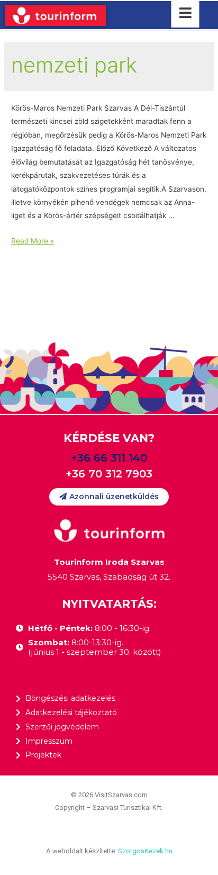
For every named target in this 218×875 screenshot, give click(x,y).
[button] (109, 497)
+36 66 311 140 (109, 458)
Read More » (32, 241)
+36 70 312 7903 (109, 473)
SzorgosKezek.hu (145, 851)
